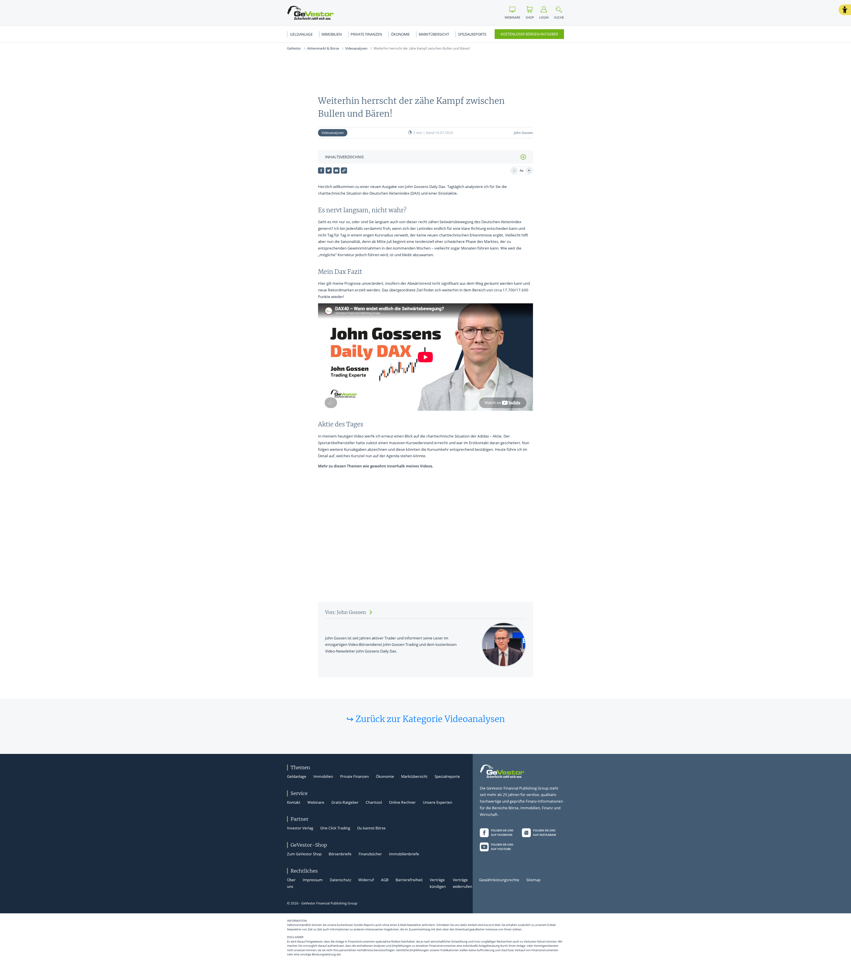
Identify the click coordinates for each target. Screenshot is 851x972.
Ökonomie (400, 34)
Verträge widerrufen (462, 883)
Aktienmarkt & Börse (323, 48)
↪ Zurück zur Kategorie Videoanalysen (425, 719)
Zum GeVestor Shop (304, 853)
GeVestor (294, 48)
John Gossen (523, 132)
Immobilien (332, 34)
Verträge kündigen (438, 883)
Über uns (291, 883)
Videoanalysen (356, 48)
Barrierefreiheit (409, 879)
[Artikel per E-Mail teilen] (336, 170)
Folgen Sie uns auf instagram (544, 832)
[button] (845, 9)
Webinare (315, 802)
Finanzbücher (370, 853)
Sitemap (533, 879)
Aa (521, 170)
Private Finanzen (366, 34)
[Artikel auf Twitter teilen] (329, 170)
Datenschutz (340, 879)
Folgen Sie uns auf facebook (502, 832)
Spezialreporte (472, 34)
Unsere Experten (437, 802)
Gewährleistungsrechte (499, 879)
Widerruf (366, 879)
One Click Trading (335, 828)
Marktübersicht (434, 34)
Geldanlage (301, 34)
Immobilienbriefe (404, 853)
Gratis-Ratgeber (345, 802)
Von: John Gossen (345, 612)
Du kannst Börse (371, 828)
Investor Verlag (300, 828)
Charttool (374, 802)
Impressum (313, 879)
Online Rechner (402, 802)
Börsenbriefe (340, 853)
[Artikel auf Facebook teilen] (321, 170)
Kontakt (293, 802)
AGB (384, 879)
